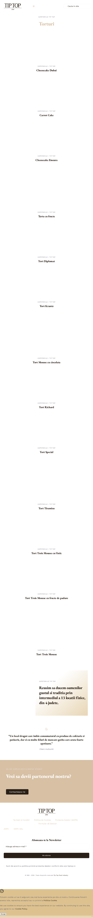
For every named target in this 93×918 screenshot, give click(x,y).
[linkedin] (51, 880)
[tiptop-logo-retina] (13, 3)
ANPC (6, 829)
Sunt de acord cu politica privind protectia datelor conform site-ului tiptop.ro (40, 866)
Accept (3, 914)
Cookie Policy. (21, 909)
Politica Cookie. (50, 900)
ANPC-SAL (18, 829)
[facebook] (46, 880)
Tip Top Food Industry (61, 875)
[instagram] (41, 880)
